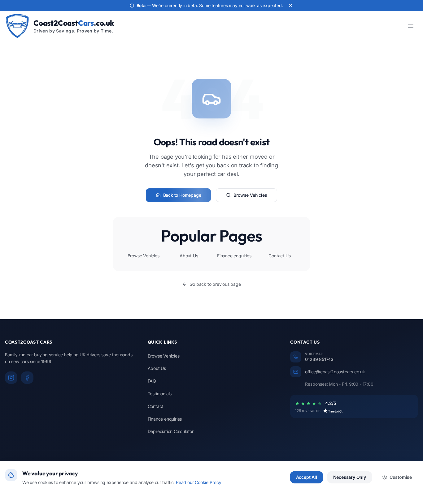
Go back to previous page (215, 284)
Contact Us (279, 255)
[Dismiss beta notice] (290, 5)
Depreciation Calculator (171, 431)
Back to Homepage (182, 195)
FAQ (152, 381)
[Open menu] (410, 26)
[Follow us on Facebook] (27, 377)
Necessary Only (349, 477)
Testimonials (160, 393)
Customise (401, 477)
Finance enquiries (234, 255)
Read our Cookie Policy (198, 482)
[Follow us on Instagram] (11, 377)
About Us (189, 255)
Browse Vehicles (250, 195)
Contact (156, 406)
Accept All (306, 477)
